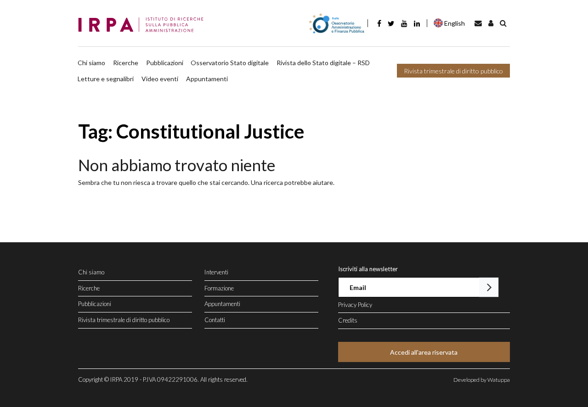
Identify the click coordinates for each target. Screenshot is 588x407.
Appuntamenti (207, 79)
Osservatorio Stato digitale (230, 63)
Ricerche (125, 63)
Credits (347, 320)
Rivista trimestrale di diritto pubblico (453, 71)
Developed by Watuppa (481, 379)
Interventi (216, 272)
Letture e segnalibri (106, 79)
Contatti (214, 319)
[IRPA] (143, 25)
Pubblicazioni (164, 63)
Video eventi (159, 79)
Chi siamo (91, 63)
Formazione (219, 288)
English (454, 23)
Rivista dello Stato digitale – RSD (323, 63)
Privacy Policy (355, 304)
